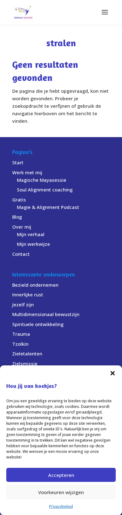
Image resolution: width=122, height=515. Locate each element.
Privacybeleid (61, 506)
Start (17, 162)
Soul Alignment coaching (45, 189)
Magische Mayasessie (41, 180)
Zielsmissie (25, 363)
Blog (17, 217)
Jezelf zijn (23, 304)
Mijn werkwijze (33, 244)
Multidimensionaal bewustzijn (45, 314)
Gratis (19, 199)
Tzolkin (20, 344)
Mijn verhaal (30, 234)
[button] (112, 373)
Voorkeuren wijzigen (61, 492)
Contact (21, 254)
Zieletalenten (27, 353)
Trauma (21, 334)
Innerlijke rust (27, 294)
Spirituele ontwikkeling (38, 324)
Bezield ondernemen (35, 285)
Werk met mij (27, 172)
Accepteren (61, 475)
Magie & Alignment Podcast (48, 207)
